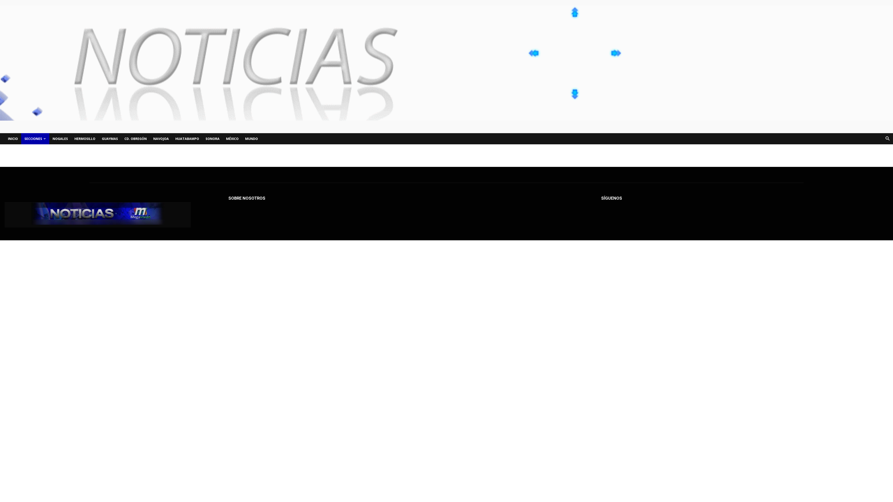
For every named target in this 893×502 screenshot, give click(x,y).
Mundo (251, 138)
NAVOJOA (161, 138)
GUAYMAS (110, 138)
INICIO (13, 138)
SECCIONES (33, 138)
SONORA (213, 138)
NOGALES (60, 138)
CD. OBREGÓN (135, 138)
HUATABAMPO (187, 138)
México (232, 138)
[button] (887, 139)
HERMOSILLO (84, 138)
